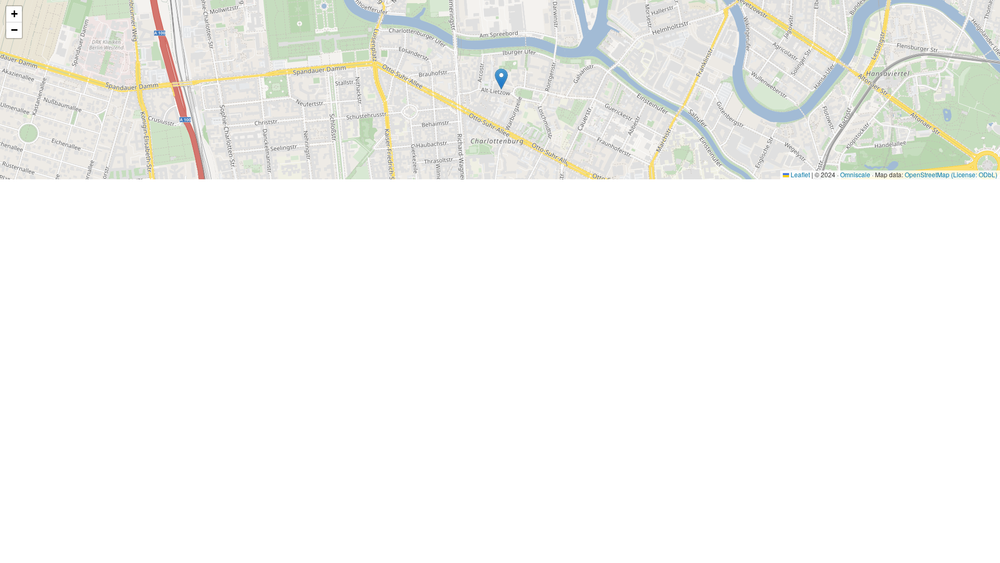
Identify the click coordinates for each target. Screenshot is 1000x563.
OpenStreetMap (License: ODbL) (951, 174)
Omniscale (855, 174)
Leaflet (799, 174)
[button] (501, 79)
